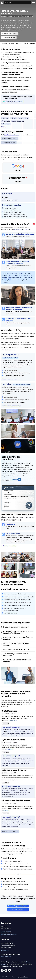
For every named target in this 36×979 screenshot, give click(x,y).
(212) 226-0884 (19, 910)
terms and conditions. (9, 546)
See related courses (9, 37)
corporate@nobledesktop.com (19, 906)
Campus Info (5, 950)
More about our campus (9, 379)
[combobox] (17, 2)
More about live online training (11, 406)
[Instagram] (5, 970)
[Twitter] (9, 970)
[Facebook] (2, 970)
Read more (12, 720)
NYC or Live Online (27, 16)
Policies (3, 127)
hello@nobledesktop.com (11, 135)
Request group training (10, 33)
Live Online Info (6, 956)
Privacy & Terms (24, 977)
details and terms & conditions (22, 229)
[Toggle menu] (33, 2)
